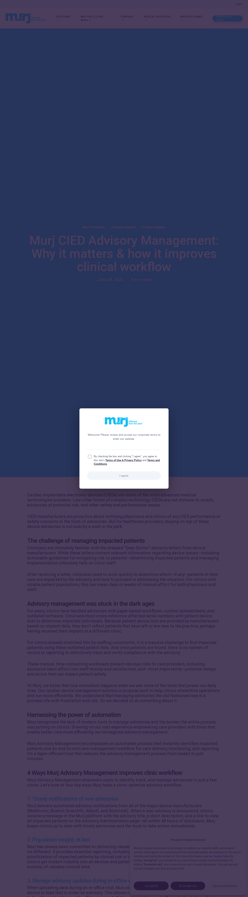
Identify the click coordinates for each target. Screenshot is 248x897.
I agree (124, 475)
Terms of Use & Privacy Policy (123, 460)
